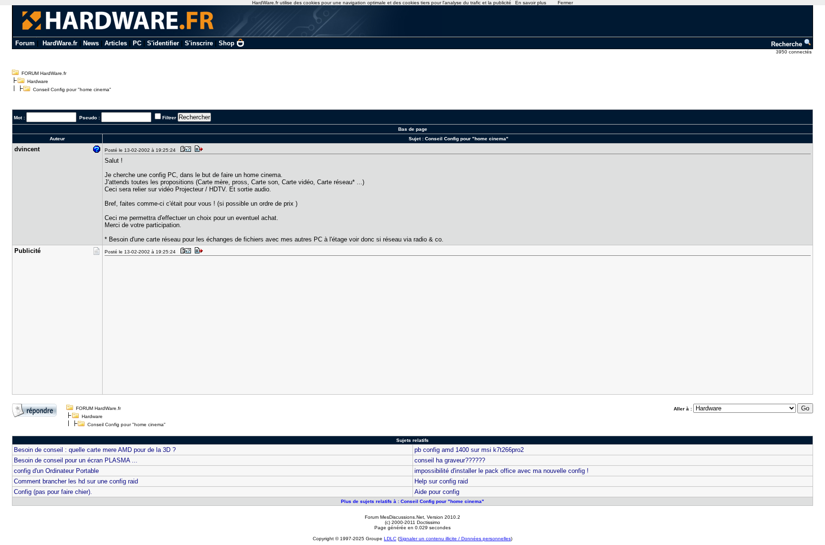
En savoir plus (530, 2)
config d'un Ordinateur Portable (56, 470)
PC (137, 43)
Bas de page (412, 129)
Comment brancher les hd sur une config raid (76, 481)
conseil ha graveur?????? (449, 460)
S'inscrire (199, 43)
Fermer (565, 2)
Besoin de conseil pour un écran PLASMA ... (76, 460)
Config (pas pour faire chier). (53, 491)
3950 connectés (794, 51)
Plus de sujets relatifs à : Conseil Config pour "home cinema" (412, 501)
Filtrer (169, 117)
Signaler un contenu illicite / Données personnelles (455, 538)
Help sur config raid (441, 481)
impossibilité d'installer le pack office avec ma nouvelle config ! (501, 470)
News (91, 43)
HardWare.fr (59, 43)
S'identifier (163, 43)
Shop (226, 43)
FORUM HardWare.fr (43, 73)
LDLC (390, 538)
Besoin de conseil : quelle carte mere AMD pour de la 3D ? (95, 449)
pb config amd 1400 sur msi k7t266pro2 (469, 449)
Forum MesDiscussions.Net (394, 517)
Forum (25, 43)
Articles (116, 43)
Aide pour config (436, 491)
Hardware (37, 81)
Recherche (787, 44)
